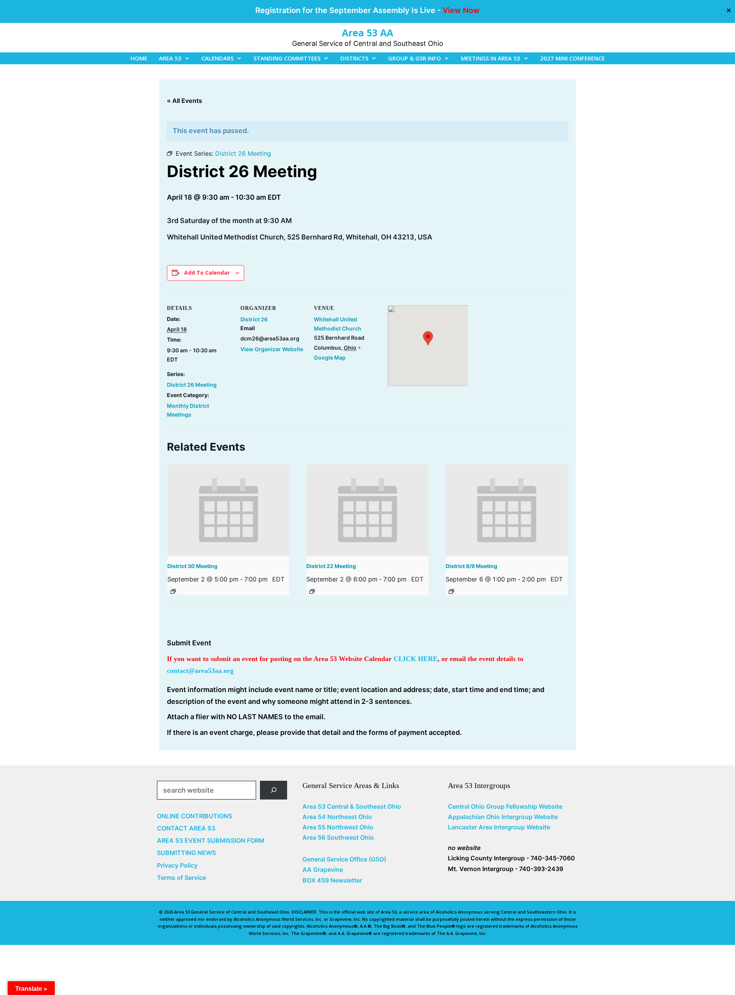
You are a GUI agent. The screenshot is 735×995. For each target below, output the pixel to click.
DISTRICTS (354, 58)
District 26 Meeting (192, 384)
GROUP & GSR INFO (414, 58)
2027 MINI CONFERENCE (572, 58)
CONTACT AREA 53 (186, 828)
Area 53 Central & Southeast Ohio (351, 806)
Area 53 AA (367, 32)
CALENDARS (217, 58)
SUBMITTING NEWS (186, 853)
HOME (139, 58)
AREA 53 (170, 58)
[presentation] (228, 510)
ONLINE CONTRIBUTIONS (194, 816)
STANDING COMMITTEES (286, 58)
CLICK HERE (416, 659)
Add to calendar (207, 272)
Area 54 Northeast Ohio (337, 817)
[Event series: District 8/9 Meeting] (451, 591)
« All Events (184, 100)
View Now (461, 10)
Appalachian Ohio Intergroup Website (503, 817)
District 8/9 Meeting (471, 566)
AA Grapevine (322, 869)
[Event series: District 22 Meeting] (312, 591)
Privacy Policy (177, 865)
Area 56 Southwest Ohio (338, 837)
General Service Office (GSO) (344, 859)
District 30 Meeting (192, 566)
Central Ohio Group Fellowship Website (505, 806)
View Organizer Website (271, 349)
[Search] (273, 790)
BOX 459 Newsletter (332, 880)
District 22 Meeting (331, 566)
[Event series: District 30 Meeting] (173, 591)
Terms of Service (181, 877)
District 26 (254, 319)
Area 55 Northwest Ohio (337, 827)
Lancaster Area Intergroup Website (499, 827)
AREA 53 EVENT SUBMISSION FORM (211, 840)
